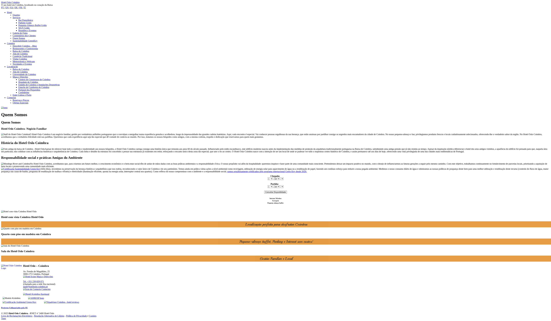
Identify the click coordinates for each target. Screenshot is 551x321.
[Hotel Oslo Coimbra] (4, 107)
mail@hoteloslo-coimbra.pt (35, 286)
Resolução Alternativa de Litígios (49, 316)
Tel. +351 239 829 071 (33, 281)
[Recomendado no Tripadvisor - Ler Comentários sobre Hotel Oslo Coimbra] (58, 302)
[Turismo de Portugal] (36, 294)
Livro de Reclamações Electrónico (16, 316)
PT (2, 7)
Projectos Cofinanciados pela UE (14, 308)
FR (21, 7)
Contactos (46, 289)
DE (16, 7)
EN (7, 7)
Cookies (92, 316)
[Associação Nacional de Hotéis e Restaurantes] (32, 298)
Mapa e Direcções (44, 276)
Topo (3, 318)
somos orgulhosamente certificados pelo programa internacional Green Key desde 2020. (267, 171)
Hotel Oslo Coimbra (10, 2)
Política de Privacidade (76, 316)
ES (11, 7)
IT (25, 7)
